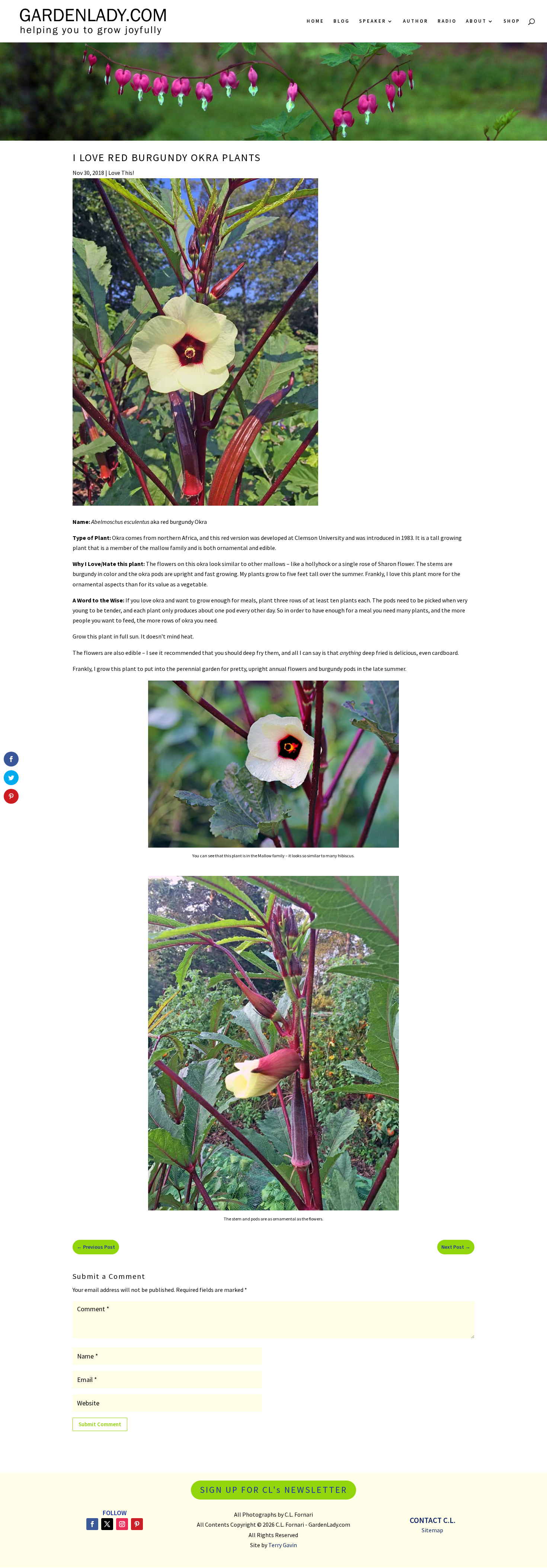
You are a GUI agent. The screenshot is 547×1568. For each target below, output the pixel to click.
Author (415, 21)
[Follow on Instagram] (122, 1524)
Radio (447, 21)
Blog (341, 21)
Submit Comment (100, 1424)
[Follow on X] (107, 1524)
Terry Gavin (282, 1545)
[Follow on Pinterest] (137, 1524)
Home (315, 21)
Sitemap (432, 1530)
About (476, 21)
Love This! (121, 172)
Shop (511, 21)
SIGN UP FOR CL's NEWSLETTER (273, 1489)
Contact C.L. (432, 1520)
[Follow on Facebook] (92, 1524)
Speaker (372, 21)
